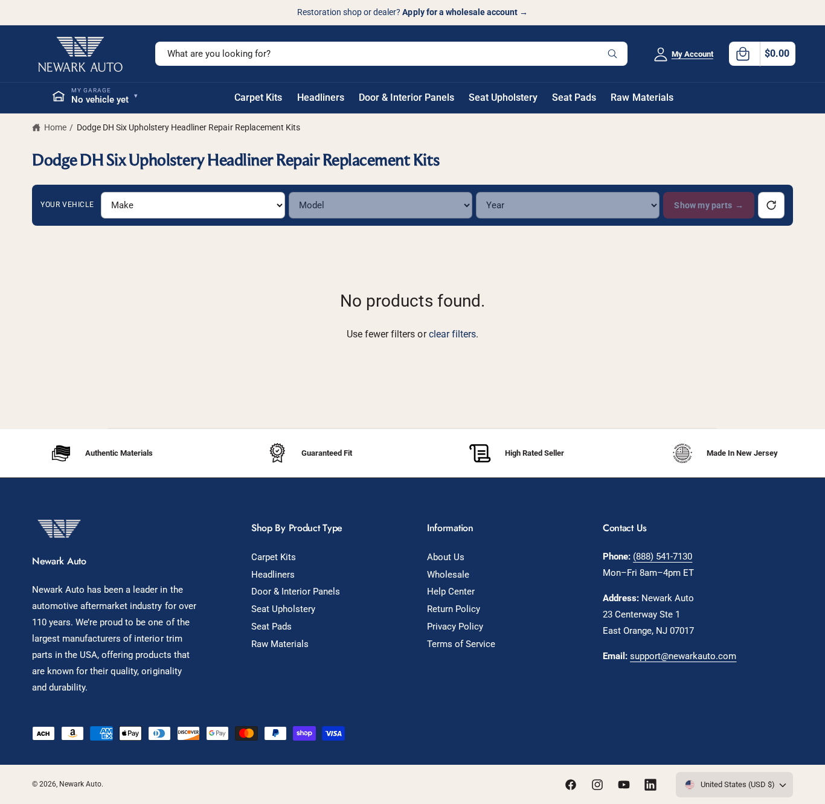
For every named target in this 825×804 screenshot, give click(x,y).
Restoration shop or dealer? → (412, 12)
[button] (762, 54)
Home (55, 127)
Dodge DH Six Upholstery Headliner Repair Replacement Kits (188, 127)
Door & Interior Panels (295, 591)
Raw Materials (280, 644)
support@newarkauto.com (683, 656)
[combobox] (391, 54)
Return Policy (453, 609)
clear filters (452, 334)
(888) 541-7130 (662, 556)
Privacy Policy (455, 626)
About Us (445, 557)
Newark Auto (80, 784)
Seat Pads (271, 626)
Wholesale (448, 574)
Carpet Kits (273, 557)
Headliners (273, 574)
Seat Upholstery (283, 609)
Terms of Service (461, 644)
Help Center (451, 591)
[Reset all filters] (771, 205)
